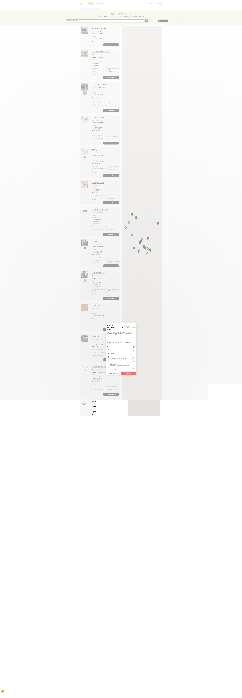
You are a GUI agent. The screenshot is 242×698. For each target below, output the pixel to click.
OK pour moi (128, 373)
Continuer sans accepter (113, 373)
